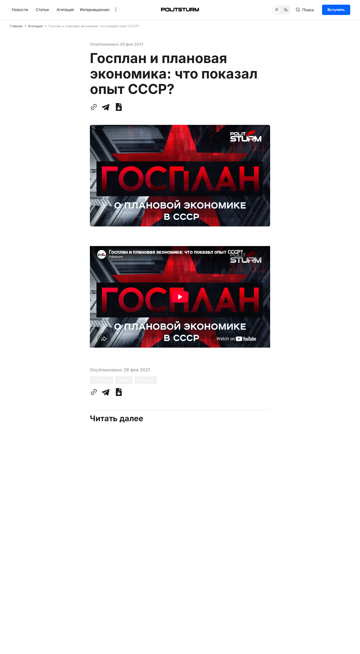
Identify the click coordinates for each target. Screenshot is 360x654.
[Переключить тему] (281, 9)
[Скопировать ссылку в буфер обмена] (95, 107)
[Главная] (180, 9)
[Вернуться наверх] (347, 646)
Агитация (65, 9)
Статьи (42, 9)
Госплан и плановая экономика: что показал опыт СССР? (93, 26)
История (146, 380)
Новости (20, 9)
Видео (124, 380)
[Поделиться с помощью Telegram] (105, 107)
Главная (16, 26)
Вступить (336, 9)
